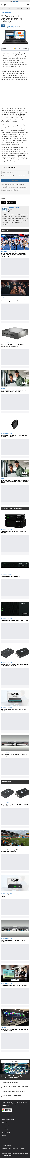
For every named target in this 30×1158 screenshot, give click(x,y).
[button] (2, 4)
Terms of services (19, 184)
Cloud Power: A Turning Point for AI (14, 1091)
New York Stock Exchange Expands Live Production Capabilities (15, 1076)
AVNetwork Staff (11, 25)
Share (5, 48)
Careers (4, 1142)
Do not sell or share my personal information (13, 1148)
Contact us (4, 1138)
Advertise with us (6, 1132)
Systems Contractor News (12, 26)
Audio (9, 8)
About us (4, 1135)
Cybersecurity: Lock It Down (12, 1095)
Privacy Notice (21, 186)
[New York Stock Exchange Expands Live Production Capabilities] (15, 1071)
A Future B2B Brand (6, 1145)
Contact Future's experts (8, 1119)
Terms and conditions (7, 1116)
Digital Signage (18, 8)
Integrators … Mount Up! (10, 1082)
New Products (11, 202)
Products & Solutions (6, 12)
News (3, 25)
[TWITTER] (9, 211)
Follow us (18, 48)
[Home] (15, 1)
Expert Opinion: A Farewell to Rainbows (15, 1086)
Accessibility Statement (7, 1129)
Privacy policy (5, 1122)
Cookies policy (5, 1125)
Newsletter (25, 48)
